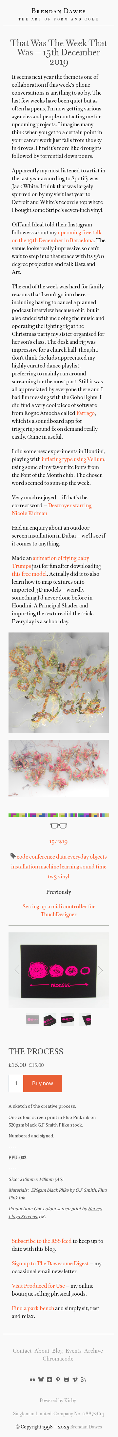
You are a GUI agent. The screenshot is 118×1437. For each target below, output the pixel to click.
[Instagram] (49, 1380)
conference (41, 857)
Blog (57, 1351)
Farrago (85, 413)
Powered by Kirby (58, 1400)
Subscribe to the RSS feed (42, 1241)
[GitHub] (66, 1380)
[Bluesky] (41, 1380)
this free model (29, 574)
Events (74, 1351)
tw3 (52, 877)
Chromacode (58, 1359)
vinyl (63, 877)
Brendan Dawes (58, 11)
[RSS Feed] (83, 1380)
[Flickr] (32, 1380)
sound (87, 867)
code (22, 857)
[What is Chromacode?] (59, 815)
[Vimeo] (75, 1380)
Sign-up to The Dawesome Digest (50, 1264)
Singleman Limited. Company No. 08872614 (58, 1414)
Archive (93, 1351)
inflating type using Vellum (73, 459)
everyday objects (87, 857)
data (61, 857)
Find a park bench (33, 1308)
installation (24, 867)
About (41, 1351)
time (101, 867)
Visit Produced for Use (38, 1286)
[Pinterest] (58, 1380)
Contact (22, 1351)
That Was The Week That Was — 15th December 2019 (58, 53)
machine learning (58, 867)
